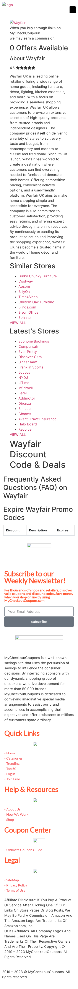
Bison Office (28, 312)
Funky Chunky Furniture (37, 276)
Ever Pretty (27, 351)
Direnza (24, 403)
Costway (25, 281)
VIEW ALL (18, 323)
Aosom (24, 286)
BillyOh (24, 291)
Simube (24, 408)
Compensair (28, 346)
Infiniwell (25, 388)
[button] (73, 9)
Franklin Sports (30, 367)
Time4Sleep (28, 297)
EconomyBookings (33, 341)
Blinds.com (27, 307)
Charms (24, 414)
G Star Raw (27, 362)
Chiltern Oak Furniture (36, 302)
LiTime (23, 383)
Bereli (23, 393)
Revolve (24, 429)
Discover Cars (30, 357)
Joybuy (24, 372)
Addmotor (26, 398)
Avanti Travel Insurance (37, 419)
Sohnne (24, 317)
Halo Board (27, 424)
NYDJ (23, 377)
